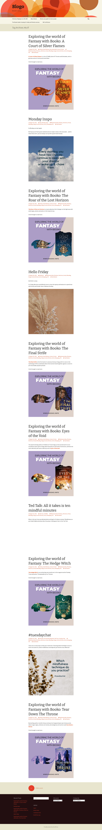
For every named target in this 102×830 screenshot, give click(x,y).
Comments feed (37, 812)
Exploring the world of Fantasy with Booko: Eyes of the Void (49, 431)
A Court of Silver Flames (35, 56)
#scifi (65, 51)
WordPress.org (36, 815)
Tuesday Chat (62, 638)
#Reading (51, 51)
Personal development (49, 638)
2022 (40, 122)
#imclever (43, 51)
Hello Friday (38, 272)
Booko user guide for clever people (48, 19)
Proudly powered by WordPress (51, 827)
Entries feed (36, 810)
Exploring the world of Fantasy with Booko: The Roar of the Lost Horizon (48, 195)
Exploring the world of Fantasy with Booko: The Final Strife (48, 348)
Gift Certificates (46, 22)
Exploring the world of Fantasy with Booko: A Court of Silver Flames (46, 41)
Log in (34, 808)
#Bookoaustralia (54, 122)
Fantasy (41, 49)
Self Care (41, 513)
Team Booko (35, 52)
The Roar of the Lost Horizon (36, 209)
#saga (54, 51)
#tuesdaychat (39, 635)
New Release (46, 49)
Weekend (41, 275)
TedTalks (46, 513)
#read (47, 51)
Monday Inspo (40, 119)
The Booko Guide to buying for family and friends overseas (26, 22)
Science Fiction (60, 49)
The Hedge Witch (33, 572)
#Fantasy (38, 51)
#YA (29, 52)
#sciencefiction (60, 51)
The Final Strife (32, 362)
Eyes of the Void (55, 448)
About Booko (34, 19)
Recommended (53, 49)
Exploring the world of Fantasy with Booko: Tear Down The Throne (48, 709)
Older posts (36, 788)
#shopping (69, 51)
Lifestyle (41, 638)
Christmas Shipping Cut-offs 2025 (20, 19)
